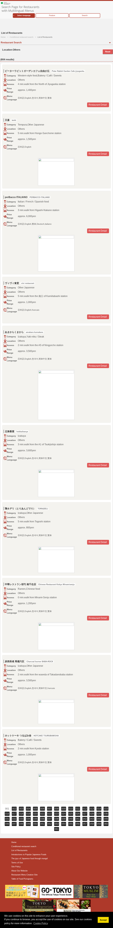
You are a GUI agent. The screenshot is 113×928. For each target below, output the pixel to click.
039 (64, 819)
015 (106, 808)
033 (21, 819)
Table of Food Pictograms (22, 879)
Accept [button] (103, 920)
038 (57, 819)
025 (71, 813)
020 (35, 813)
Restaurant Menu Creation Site (24, 875)
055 (71, 824)
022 (49, 813)
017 (14, 813)
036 (42, 819)
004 (28, 808)
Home (3, 37)
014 (99, 808)
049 (28, 824)
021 (42, 813)
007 (49, 808)
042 (85, 819)
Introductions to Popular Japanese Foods (28, 854)
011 (78, 808)
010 (71, 808)
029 (99, 813)
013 (92, 808)
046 (7, 824)
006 (42, 808)
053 (57, 824)
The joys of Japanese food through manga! (29, 858)
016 (7, 813)
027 (85, 813)
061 (57, 829)
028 (92, 813)
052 (49, 824)
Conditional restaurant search (21, 37)
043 (92, 819)
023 (57, 813)
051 (42, 824)
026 (78, 813)
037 (49, 819)
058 (92, 824)
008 (57, 808)
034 (28, 819)
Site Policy (16, 866)
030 (106, 813)
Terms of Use (17, 863)
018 (21, 813)
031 (7, 819)
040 (71, 819)
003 (21, 808)
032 (14, 819)
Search (85, 15)
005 (35, 808)
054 (64, 824)
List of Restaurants (19, 850)
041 (78, 819)
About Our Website (19, 871)
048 (21, 824)
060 (106, 824)
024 (64, 813)
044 (99, 819)
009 (64, 808)
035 (35, 819)
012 (85, 808)
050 (35, 824)
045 (106, 819)
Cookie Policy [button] (40, 923)
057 (85, 824)
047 (14, 824)
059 (99, 824)
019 (28, 813)
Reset (107, 52)
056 (78, 824)
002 (14, 808)
